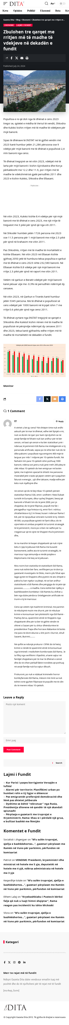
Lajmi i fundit (24, 25)
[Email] (21, 58)
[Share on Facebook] (11, 58)
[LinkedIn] (24, 962)
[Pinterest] (19, 962)
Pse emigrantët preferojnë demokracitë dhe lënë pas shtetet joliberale (33, 798)
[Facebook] (4, 962)
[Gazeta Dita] (17, 3)
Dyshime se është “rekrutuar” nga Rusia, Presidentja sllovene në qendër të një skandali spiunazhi (33, 807)
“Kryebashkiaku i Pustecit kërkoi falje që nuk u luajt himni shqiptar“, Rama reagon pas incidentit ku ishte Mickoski (33, 901)
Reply (60, 421)
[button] (6, 3)
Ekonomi (9, 25)
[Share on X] (16, 58)
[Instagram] (14, 962)
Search (59, 763)
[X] (9, 962)
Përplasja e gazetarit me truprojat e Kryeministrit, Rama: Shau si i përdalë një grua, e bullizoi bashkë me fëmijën (34, 818)
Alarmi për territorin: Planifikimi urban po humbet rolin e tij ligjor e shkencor (32, 791)
